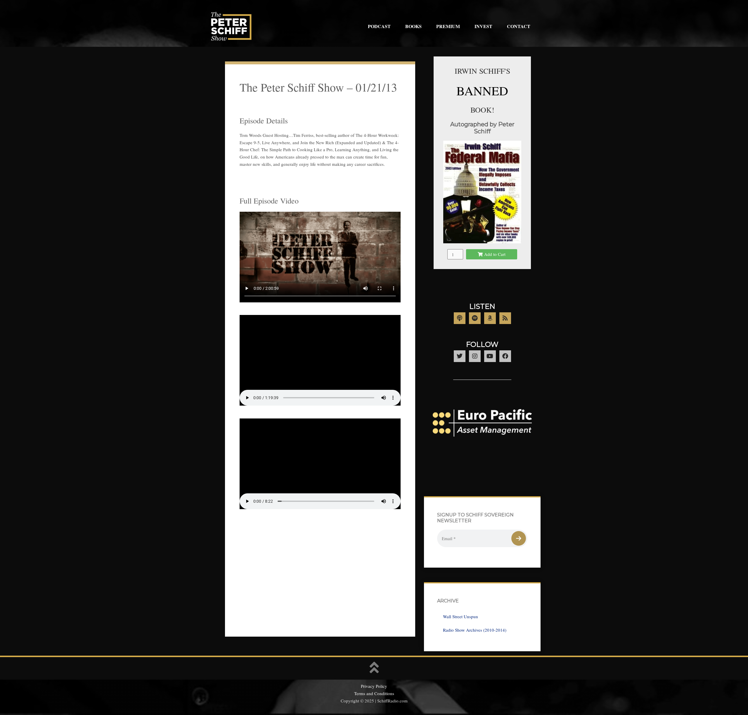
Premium (448, 26)
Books (413, 26)
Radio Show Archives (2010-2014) (474, 630)
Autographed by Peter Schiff (482, 128)
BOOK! (482, 110)
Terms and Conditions (374, 693)
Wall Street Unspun (460, 616)
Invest (483, 26)
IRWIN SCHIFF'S (482, 71)
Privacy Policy (374, 686)
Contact (518, 26)
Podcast (379, 26)
